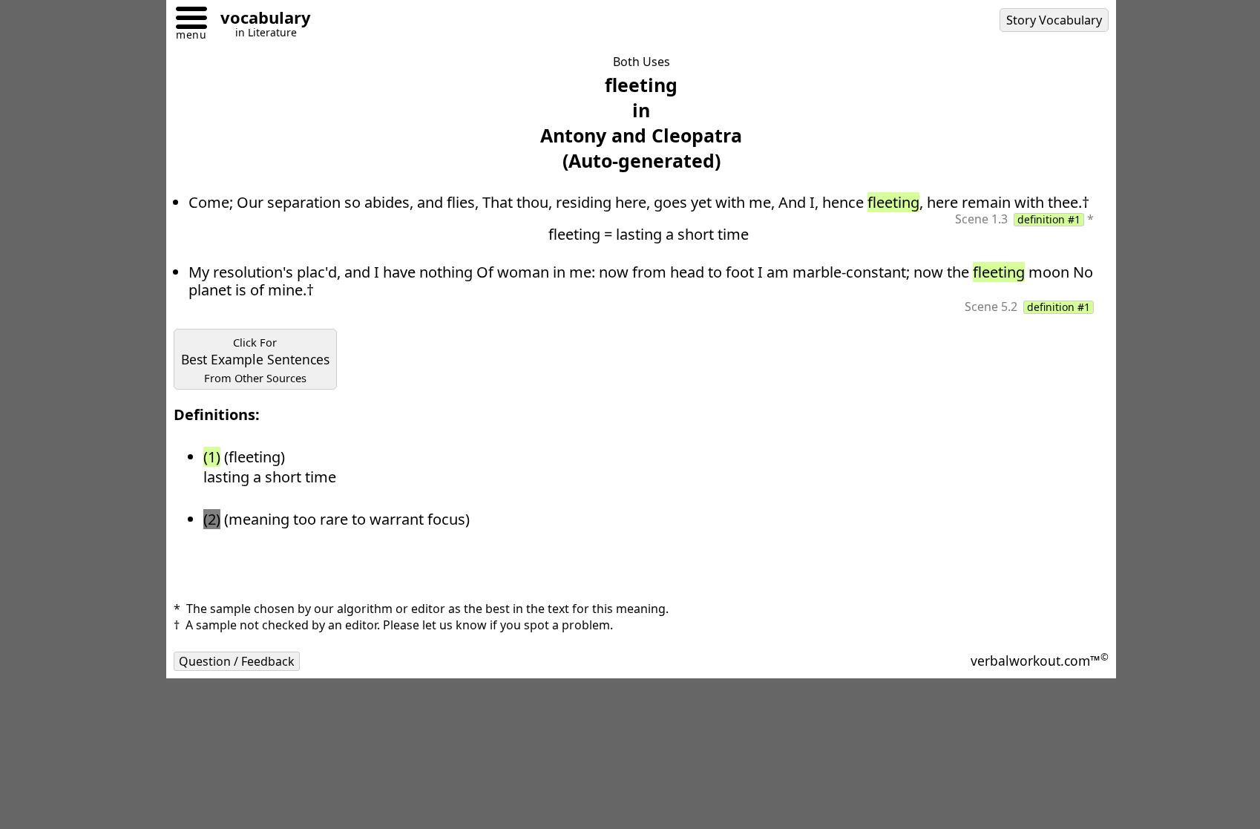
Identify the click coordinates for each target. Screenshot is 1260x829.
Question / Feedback (237, 661)
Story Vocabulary (1054, 20)
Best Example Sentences (255, 360)
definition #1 (1048, 219)
